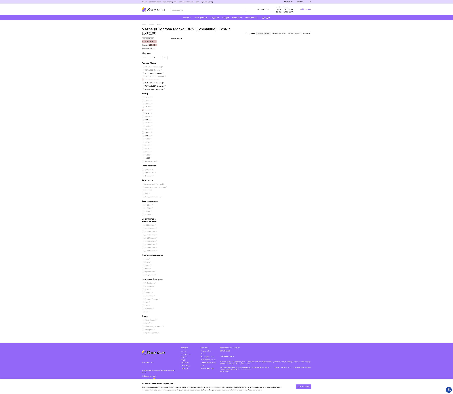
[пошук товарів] (244, 10)
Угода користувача (255, 390)
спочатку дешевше (278, 33)
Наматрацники (201, 18)
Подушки (215, 18)
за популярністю (264, 33)
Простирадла (251, 18)
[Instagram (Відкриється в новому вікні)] (216, 2)
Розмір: (145, 45)
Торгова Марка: (147, 39)
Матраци (187, 18)
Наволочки (237, 18)
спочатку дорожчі (294, 33)
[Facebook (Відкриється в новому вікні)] (219, 2)
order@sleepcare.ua (227, 356)
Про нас (144, 2)
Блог (197, 2)
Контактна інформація (186, 2)
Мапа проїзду (224, 371)
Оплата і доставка (155, 2)
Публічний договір (207, 2)
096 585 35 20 (263, 9)
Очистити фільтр (148, 48)
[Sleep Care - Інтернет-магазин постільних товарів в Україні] (153, 352)
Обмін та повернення (170, 2)
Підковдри (265, 18)
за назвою (306, 33)
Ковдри (225, 18)
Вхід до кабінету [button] (206, 351)
